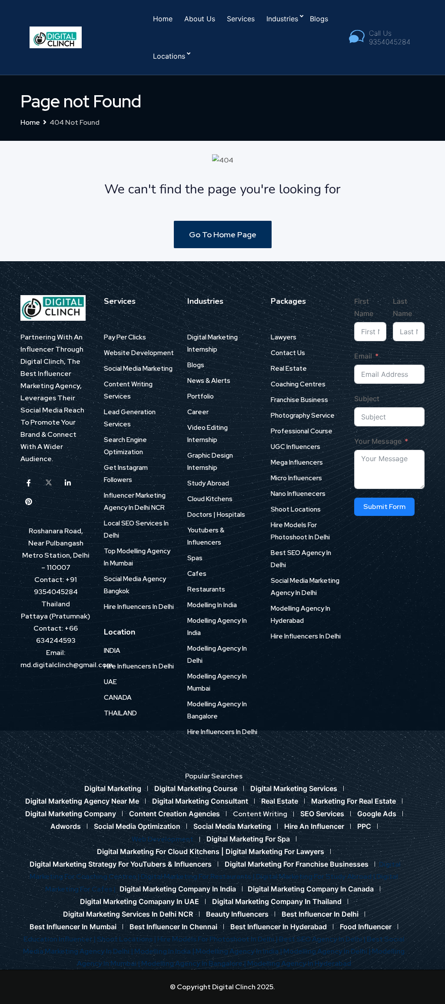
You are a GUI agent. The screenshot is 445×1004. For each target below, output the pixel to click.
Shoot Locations (296, 509)
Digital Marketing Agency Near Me (82, 801)
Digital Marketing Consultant (200, 801)
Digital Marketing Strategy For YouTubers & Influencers (121, 864)
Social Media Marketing (138, 368)
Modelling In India (212, 605)
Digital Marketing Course (195, 788)
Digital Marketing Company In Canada (311, 888)
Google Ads (376, 813)
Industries (282, 18)
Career (198, 412)
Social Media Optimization (137, 826)
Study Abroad (208, 483)
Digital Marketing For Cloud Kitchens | (161, 851)
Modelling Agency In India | (239, 951)
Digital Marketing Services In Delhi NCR (128, 914)
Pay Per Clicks (125, 337)
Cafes (196, 573)
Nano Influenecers (298, 493)
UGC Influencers (295, 446)
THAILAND (120, 713)
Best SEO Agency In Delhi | (323, 939)
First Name (363, 307)
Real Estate (289, 368)
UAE (110, 682)
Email (363, 356)
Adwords (65, 826)
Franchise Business (299, 400)
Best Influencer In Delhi (320, 914)
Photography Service (303, 415)
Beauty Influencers (237, 914)
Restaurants (206, 589)
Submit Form (384, 506)
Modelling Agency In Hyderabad (299, 963)
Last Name (402, 307)
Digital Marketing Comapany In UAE (139, 901)
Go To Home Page (222, 234)
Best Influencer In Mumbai (73, 926)
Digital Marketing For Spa (248, 838)
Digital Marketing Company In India (178, 888)
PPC (364, 826)
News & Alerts (208, 380)
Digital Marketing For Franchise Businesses (297, 864)
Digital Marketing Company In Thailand (277, 901)
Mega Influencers (297, 462)
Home (163, 18)
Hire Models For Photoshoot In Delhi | (218, 939)
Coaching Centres (298, 384)
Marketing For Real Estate (353, 801)
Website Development (139, 353)
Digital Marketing (112, 788)
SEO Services (322, 813)
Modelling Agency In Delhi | (327, 951)
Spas (195, 558)
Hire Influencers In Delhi (139, 606)
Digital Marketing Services (293, 788)
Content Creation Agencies (174, 813)
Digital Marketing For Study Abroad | (316, 876)
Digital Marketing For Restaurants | (198, 876)
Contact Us (288, 353)
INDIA (112, 650)
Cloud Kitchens (209, 499)
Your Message (378, 441)
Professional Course (301, 431)
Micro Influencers (296, 478)
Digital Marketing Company (70, 813)
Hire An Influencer (314, 826)
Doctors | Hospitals (216, 514)
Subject (366, 398)
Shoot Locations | (127, 939)
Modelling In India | (165, 951)
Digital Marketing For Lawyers (275, 851)
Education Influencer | (60, 939)
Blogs (319, 18)
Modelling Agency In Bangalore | (194, 963)
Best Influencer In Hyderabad (278, 926)
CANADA (118, 697)
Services (241, 18)
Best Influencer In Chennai (173, 926)
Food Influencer (366, 926)
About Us (199, 18)
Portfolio (200, 396)
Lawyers (283, 337)
